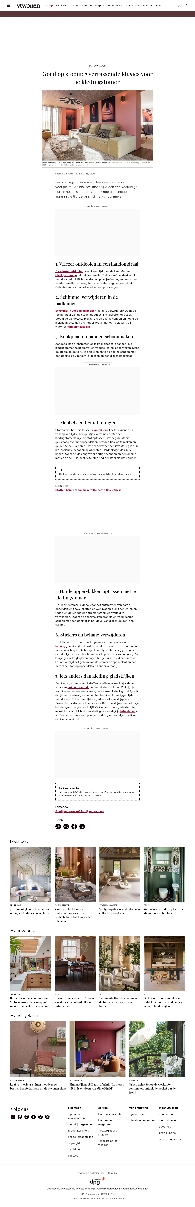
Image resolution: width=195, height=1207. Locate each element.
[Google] (13, 1117)
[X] (47, 1117)
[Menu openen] (9, 6)
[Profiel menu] (180, 6)
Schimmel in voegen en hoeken (75, 310)
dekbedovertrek (78, 687)
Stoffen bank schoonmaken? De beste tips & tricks (88, 490)
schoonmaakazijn (78, 326)
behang (60, 646)
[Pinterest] (40, 1117)
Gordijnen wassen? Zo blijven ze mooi (79, 811)
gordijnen (100, 430)
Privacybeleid (68, 1188)
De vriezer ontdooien (69, 271)
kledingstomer (65, 275)
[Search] (186, 6)
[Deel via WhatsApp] (66, 826)
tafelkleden (127, 711)
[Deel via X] (82, 826)
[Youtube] (33, 1117)
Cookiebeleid (53, 1188)
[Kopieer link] (58, 826)
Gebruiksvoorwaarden (108, 1188)
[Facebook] (20, 1117)
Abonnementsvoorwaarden (134, 1188)
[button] (86, 1188)
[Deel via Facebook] (74, 826)
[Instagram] (26, 1117)
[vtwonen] (28, 5)
